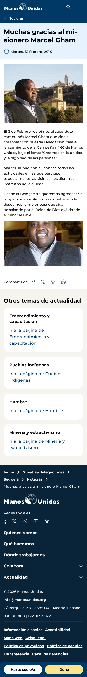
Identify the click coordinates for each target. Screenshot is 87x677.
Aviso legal (35, 638)
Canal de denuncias (50, 654)
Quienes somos (21, 532)
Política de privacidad (24, 646)
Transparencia (16, 654)
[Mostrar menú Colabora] (81, 566)
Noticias (16, 18)
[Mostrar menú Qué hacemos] (81, 544)
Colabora (13, 566)
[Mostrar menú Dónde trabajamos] (81, 555)
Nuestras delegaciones (43, 472)
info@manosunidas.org (25, 599)
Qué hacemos (19, 543)
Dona (64, 669)
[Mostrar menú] (78, 7)
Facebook (5, 521)
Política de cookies (64, 646)
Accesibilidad (57, 630)
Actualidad (16, 577)
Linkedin (47, 521)
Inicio (9, 472)
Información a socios (23, 630)
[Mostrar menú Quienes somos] (81, 533)
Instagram (24, 521)
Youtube (36, 521)
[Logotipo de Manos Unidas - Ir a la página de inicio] (23, 8)
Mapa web (13, 638)
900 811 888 (14, 616)
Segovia (11, 479)
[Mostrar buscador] (67, 7)
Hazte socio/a (23, 669)
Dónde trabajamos (24, 555)
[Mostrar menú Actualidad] (81, 577)
